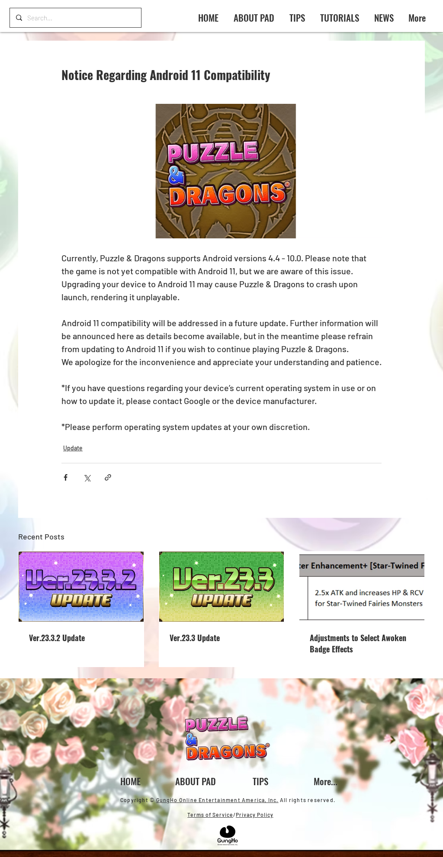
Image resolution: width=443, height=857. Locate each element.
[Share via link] (108, 477)
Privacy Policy (254, 815)
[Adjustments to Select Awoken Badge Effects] (361, 587)
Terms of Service (210, 815)
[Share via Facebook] (65, 477)
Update (73, 448)
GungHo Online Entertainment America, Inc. (217, 800)
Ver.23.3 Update (195, 637)
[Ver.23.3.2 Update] (81, 587)
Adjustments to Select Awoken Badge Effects (358, 643)
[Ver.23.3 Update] (221, 587)
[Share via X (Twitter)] (87, 477)
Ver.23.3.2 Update (57, 637)
